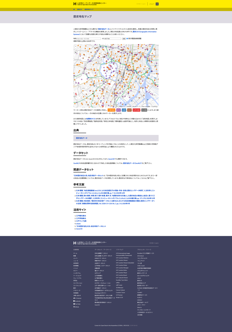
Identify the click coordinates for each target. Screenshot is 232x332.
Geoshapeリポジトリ (100, 293)
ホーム (75, 253)
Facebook (77, 301)
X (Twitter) (78, 298)
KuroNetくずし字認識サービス (145, 253)
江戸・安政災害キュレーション (103, 285)
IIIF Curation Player (121, 272)
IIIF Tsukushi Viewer (122, 277)
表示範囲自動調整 (134, 38)
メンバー (75, 258)
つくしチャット (141, 260)
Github (77, 307)
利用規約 (75, 293)
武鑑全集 (97, 268)
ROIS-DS (126, 325)
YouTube (77, 304)
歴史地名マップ (89, 9)
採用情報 (75, 265)
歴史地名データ (103, 29)
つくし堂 (139, 263)
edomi (78, 224)
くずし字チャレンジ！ (142, 270)
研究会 (75, 280)
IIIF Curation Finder (121, 265)
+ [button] (75, 46)
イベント (75, 268)
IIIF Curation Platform (122, 258)
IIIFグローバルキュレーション (103, 283)
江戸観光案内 (81, 216)
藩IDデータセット (99, 270)
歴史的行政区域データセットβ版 (103, 295)
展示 (74, 288)
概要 (74, 256)
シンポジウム (76, 273)
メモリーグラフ (141, 305)
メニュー (152, 4)
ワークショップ (77, 275)
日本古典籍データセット (101, 253)
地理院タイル (91, 119)
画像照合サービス (142, 295)
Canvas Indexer (120, 290)
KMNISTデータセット (100, 258)
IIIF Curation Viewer (122, 260)
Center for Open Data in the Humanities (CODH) (108, 325)
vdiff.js (118, 282)
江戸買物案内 (81, 218)
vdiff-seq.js (119, 285)
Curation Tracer (120, 292)
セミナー (75, 270)
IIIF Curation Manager (122, 268)
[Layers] (75, 52)
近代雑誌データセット (100, 288)
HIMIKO (139, 300)
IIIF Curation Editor (121, 270)
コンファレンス (77, 285)
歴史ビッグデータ (142, 273)
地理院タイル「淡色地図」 (125, 106)
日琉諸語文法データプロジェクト (104, 290)
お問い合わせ (77, 295)
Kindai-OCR (119, 297)
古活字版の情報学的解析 (144, 268)
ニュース (75, 260)
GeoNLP (76, 163)
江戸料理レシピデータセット (102, 265)
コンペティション (77, 283)
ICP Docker (119, 295)
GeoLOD (111, 159)
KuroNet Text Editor (122, 280)
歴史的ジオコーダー (142, 285)
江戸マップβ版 (81, 221)
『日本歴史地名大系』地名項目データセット (88, 176)
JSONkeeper (119, 287)
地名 (75, 38)
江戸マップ (98, 273)
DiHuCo (139, 307)
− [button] (75, 49)
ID (103, 38)
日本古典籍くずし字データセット (103, 256)
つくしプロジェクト (142, 258)
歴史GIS (79, 9)
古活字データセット (100, 263)
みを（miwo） (140, 256)
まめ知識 (139, 315)
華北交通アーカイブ (142, 302)
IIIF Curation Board (121, 275)
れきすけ (139, 297)
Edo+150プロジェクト (143, 275)
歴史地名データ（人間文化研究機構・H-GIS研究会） (145, 106)
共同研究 (75, 263)
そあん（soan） (141, 265)
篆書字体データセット (100, 260)
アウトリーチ (76, 290)
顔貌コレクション (99, 280)
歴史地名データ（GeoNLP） (132, 163)
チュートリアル (77, 278)
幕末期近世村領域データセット (103, 302)
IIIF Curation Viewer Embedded (125, 263)
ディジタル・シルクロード (144, 310)
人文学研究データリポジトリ (145, 312)
